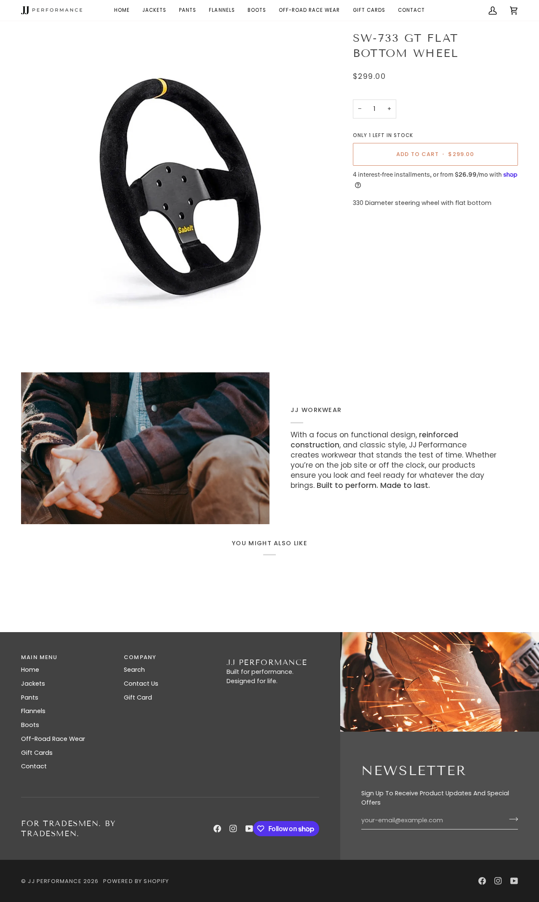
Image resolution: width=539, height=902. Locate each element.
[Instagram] (233, 828)
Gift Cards (37, 753)
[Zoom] (176, 186)
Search (134, 669)
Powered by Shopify (136, 881)
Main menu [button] (39, 657)
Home (30, 669)
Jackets (33, 683)
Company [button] (140, 657)
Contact (34, 766)
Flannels (33, 711)
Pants (29, 697)
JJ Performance (54, 881)
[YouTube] (249, 828)
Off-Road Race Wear (53, 739)
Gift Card (138, 697)
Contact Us (141, 683)
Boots (30, 725)
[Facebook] (217, 828)
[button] (309, 10)
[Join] (511, 819)
